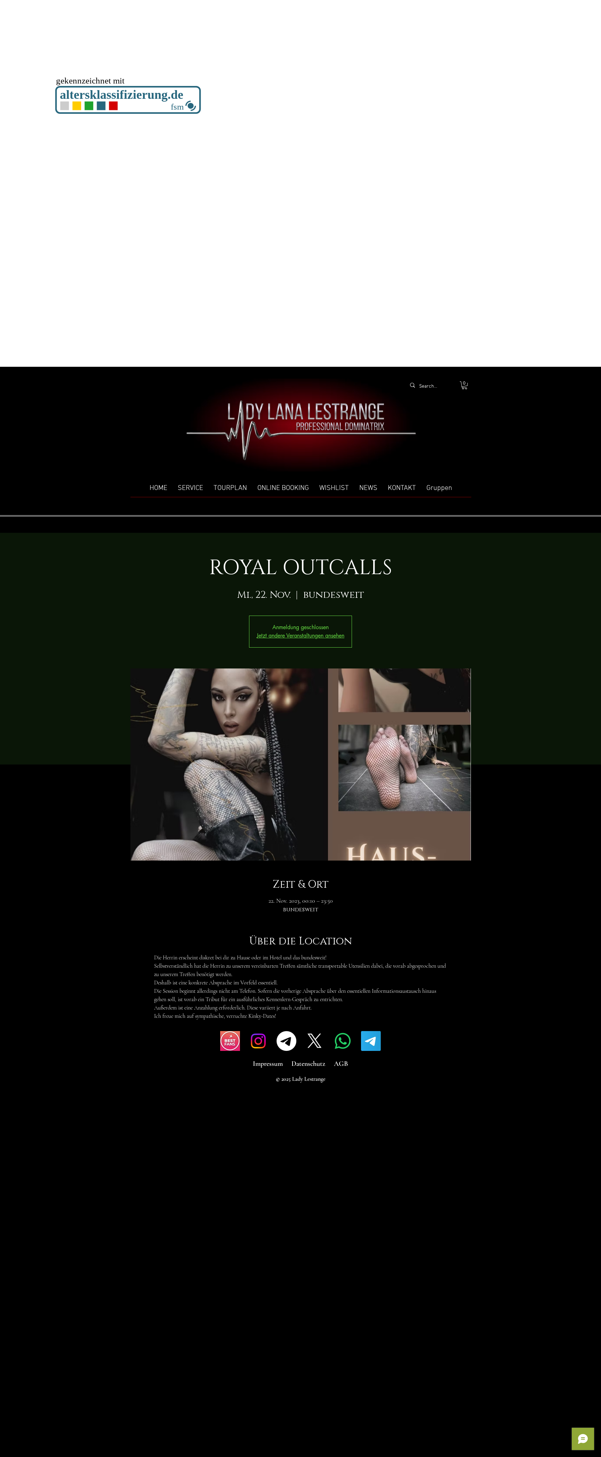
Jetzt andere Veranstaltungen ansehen (300, 635)
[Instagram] (258, 1041)
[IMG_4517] (230, 1041)
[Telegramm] (286, 1041)
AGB (341, 1064)
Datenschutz (308, 1064)
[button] (464, 385)
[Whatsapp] (343, 1041)
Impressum (268, 1064)
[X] (314, 1041)
